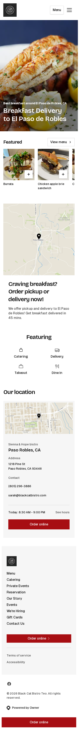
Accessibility (16, 662)
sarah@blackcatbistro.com (27, 496)
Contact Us (16, 623)
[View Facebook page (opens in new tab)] (9, 683)
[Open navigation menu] (69, 10)
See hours (62, 512)
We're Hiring (16, 611)
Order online (39, 524)
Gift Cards (15, 617)
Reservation (16, 592)
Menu (57, 10)
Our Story (14, 598)
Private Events (18, 586)
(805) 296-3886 (19, 487)
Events (12, 605)
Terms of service (19, 655)
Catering (13, 579)
